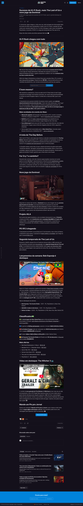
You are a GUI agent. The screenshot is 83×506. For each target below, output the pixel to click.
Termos (15, 504)
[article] (41, 459)
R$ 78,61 (44, 347)
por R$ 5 (25, 323)
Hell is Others (34, 334)
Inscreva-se (72, 2)
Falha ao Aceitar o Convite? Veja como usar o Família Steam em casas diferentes (35, 455)
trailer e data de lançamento (40, 119)
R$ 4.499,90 (33, 357)
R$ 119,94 (34, 350)
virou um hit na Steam (28, 80)
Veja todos (22, 487)
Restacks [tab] (28, 436)
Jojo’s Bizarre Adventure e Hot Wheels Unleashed (45, 321)
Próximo (59, 427)
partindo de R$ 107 (44, 296)
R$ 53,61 (43, 354)
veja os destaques (49, 131)
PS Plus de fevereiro (33, 326)
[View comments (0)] (25, 21)
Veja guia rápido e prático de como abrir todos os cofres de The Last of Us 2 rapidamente (35, 470)
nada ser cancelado (51, 166)
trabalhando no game (57, 161)
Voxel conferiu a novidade (48, 233)
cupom (25, 331)
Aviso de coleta (19, 504)
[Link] (18, 39)
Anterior (24, 427)
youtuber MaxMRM (48, 219)
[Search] (65, 2)
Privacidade (11, 504)
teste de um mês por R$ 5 (26, 108)
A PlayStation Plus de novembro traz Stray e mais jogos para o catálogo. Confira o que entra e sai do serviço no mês (34, 480)
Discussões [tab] (34, 451)
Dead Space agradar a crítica (55, 288)
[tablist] (25, 436)
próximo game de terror (36, 221)
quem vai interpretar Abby (54, 246)
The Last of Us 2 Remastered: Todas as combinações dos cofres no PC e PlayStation (35, 466)
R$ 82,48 (42, 345)
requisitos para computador (52, 116)
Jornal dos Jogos (28, 460)
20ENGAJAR (30, 331)
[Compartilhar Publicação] (67, 2)
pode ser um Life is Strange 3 (39, 206)
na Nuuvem (37, 331)
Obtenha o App (46, 504)
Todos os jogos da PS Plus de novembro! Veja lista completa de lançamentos (33, 477)
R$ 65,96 (38, 352)
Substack (72, 504)
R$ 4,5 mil (30, 235)
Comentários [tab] (22, 436)
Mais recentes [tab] (28, 451)
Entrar (79, 2)
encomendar (39, 244)
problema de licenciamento (33, 143)
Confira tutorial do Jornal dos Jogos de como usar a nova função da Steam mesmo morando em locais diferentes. (34, 459)
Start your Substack (38, 504)
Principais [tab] (22, 451)
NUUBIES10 (30, 339)
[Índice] (1, 253)
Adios (27, 334)
